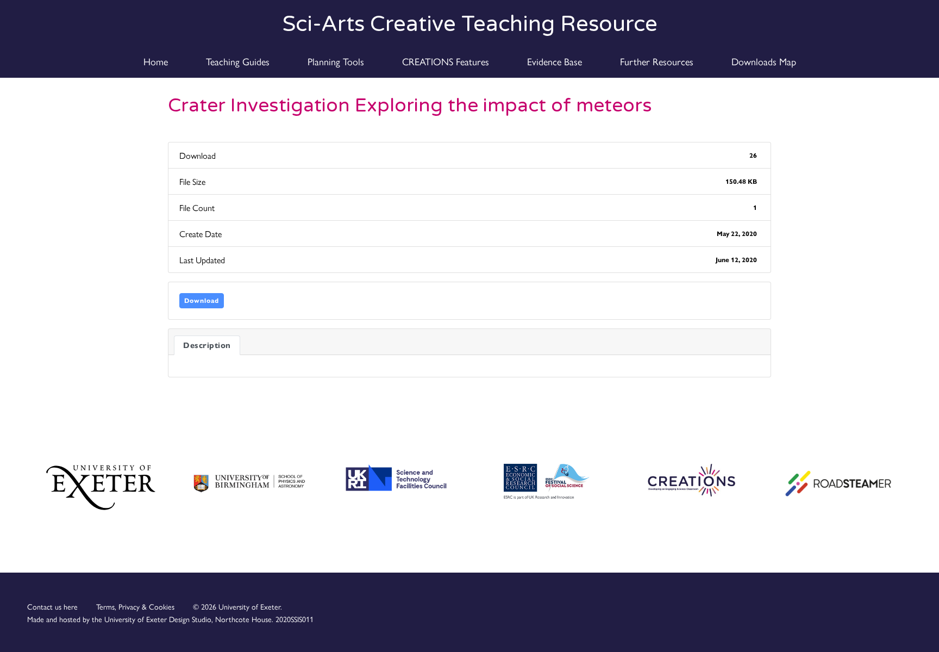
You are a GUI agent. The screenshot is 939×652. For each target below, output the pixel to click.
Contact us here (52, 606)
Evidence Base (554, 61)
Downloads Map (763, 61)
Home (155, 61)
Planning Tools (336, 61)
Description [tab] (207, 345)
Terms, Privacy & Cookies (135, 606)
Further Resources (656, 61)
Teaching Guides (238, 61)
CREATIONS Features (445, 61)
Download (201, 300)
